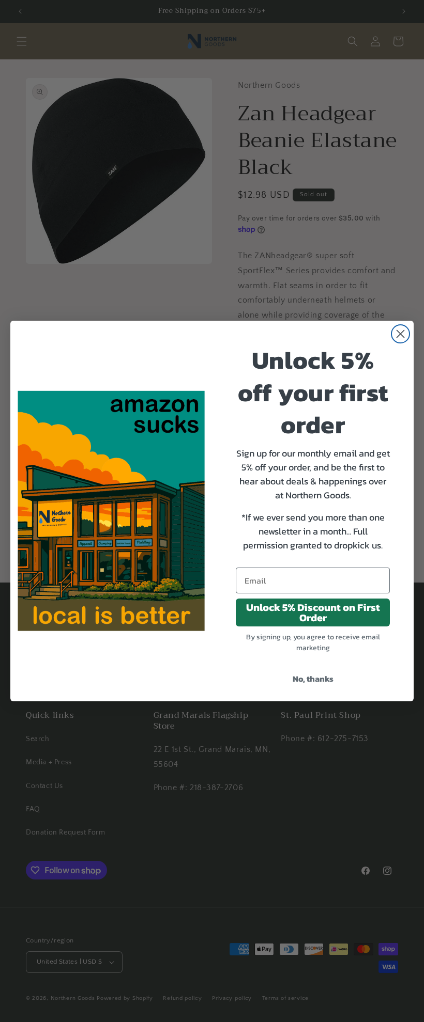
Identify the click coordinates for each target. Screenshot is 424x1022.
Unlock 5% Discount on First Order (313, 612)
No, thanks (313, 678)
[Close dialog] (400, 334)
